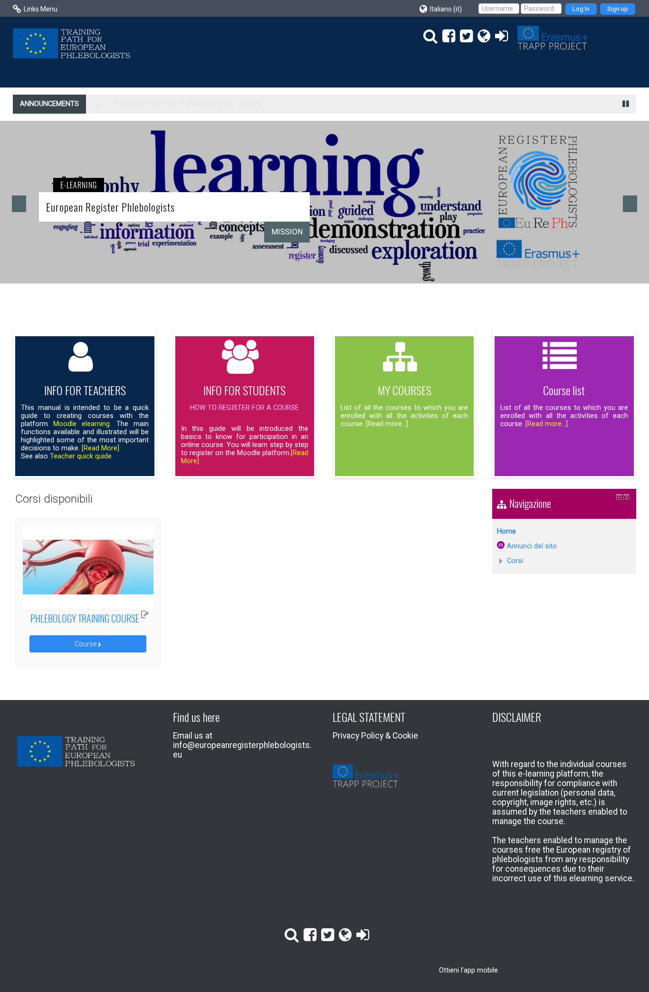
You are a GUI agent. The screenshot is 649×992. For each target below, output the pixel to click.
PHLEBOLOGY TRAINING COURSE (84, 618)
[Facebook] (446, 36)
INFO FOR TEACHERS (85, 390)
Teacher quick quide (81, 456)
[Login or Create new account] (499, 36)
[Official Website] (481, 36)
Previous (19, 203)
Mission (287, 231)
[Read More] (100, 448)
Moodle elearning (81, 424)
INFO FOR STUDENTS (244, 390)
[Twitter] (464, 36)
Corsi (515, 561)
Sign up (617, 8)
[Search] (428, 36)
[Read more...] (546, 424)
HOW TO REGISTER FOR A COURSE (244, 408)
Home (506, 531)
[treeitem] (564, 531)
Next (630, 203)
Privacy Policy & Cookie (375, 735)
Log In (581, 8)
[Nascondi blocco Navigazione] (619, 497)
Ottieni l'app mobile (468, 970)
